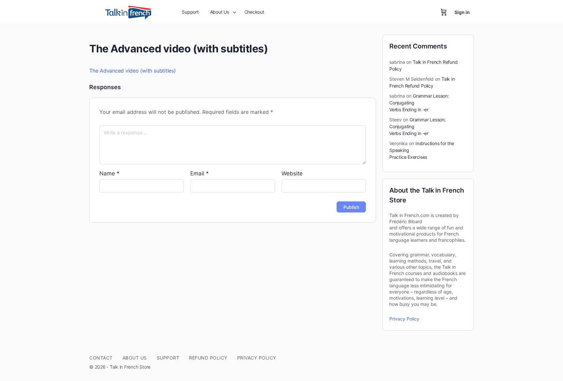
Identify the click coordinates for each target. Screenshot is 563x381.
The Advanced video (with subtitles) (132, 70)
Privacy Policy (404, 318)
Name (109, 173)
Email (199, 173)
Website (292, 173)
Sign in (462, 12)
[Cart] (444, 12)
